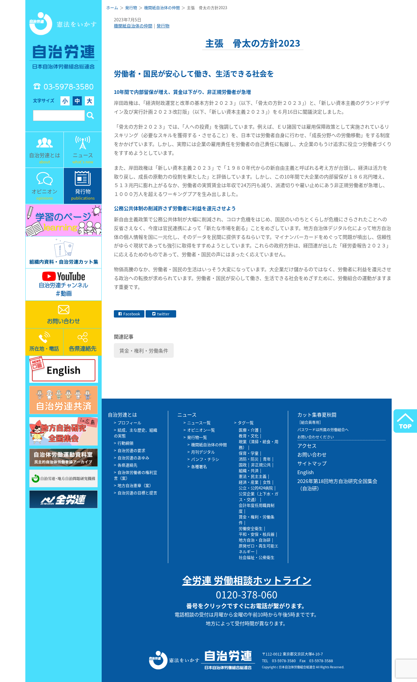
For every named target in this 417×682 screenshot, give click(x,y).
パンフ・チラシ (205, 459)
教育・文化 (249, 436)
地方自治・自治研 (254, 540)
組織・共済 (249, 470)
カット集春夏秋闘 (316, 414)
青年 (267, 459)
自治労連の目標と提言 (137, 493)
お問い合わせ (312, 454)
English (305, 472)
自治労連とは (122, 414)
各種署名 (199, 466)
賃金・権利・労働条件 (143, 350)
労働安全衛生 (251, 528)
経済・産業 (249, 482)
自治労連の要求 (131, 450)
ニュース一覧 (199, 422)
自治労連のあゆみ (133, 457)
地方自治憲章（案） (135, 485)
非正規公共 (261, 464)
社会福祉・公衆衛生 (256, 557)
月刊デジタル (203, 452)
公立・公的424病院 (256, 488)
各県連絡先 (127, 465)
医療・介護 (249, 430)
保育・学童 (249, 453)
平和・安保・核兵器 (256, 534)
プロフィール (129, 422)
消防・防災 (249, 459)
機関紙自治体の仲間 (133, 26)
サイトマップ (312, 463)
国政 (243, 464)
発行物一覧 (197, 437)
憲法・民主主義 (253, 476)
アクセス (307, 445)
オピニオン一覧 (201, 430)
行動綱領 (125, 443)
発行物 (163, 26)
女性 (267, 482)
